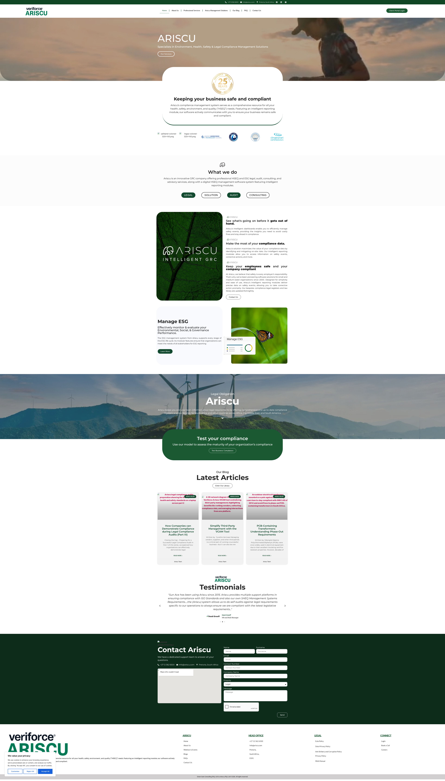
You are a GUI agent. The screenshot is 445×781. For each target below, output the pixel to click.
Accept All (45, 771)
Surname (260, 648)
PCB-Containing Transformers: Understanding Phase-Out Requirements (266, 530)
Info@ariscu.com (256, 745)
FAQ (246, 10)
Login (383, 741)
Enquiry (227, 680)
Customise (15, 771)
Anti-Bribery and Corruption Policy (328, 752)
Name (226, 648)
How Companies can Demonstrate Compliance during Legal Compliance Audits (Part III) (178, 530)
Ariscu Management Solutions (216, 10)
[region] (30, 764)
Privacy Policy (320, 756)
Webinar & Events (190, 750)
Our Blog (236, 10)
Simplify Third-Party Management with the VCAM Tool (222, 528)
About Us (175, 10)
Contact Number (231, 664)
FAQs (186, 758)
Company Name (231, 672)
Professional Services (192, 10)
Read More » (178, 555)
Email (226, 656)
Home (164, 10)
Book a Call (385, 745)
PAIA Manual (320, 761)
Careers (384, 750)
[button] (160, 606)
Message (228, 689)
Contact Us (257, 10)
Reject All (30, 771)
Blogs (186, 754)
